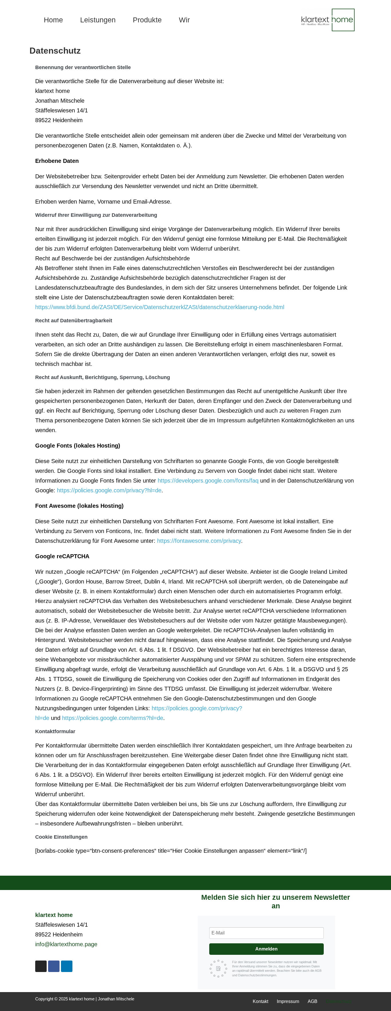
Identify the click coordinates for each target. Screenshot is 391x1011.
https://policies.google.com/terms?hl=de (112, 718)
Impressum (288, 1001)
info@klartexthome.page (66, 944)
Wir (184, 20)
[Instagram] (41, 966)
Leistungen (98, 20)
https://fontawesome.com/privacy (199, 541)
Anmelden (266, 948)
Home (53, 20)
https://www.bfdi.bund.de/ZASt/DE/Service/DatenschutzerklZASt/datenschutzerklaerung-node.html (159, 307)
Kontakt (260, 1001)
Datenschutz (338, 1001)
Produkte (147, 20)
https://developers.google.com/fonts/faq (208, 480)
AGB (312, 1001)
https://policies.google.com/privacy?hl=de (109, 490)
